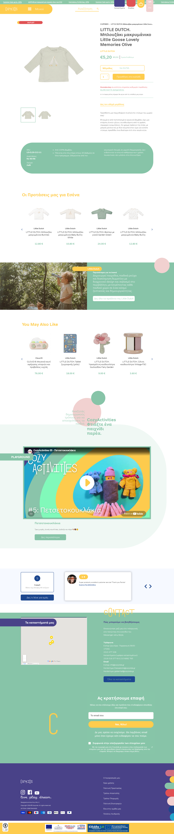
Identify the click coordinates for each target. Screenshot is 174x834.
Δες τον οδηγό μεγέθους (112, 104)
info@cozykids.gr (117, 665)
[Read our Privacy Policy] (152, 747)
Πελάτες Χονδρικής (111, 814)
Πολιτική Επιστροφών (112, 803)
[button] (87, 9)
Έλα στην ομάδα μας (112, 809)
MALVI (37, 802)
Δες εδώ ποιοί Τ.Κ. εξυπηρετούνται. (112, 90)
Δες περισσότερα (50, 537)
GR (149, 1)
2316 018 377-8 (111, 658)
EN (149, 7)
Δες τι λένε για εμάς (37, 597)
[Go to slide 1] (28, 115)
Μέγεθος (108, 68)
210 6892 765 (126, 658)
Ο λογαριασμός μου (111, 778)
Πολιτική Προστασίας (112, 788)
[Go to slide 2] (44, 115)
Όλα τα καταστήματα (119, 679)
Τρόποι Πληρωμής (111, 798)
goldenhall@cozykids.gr (124, 671)
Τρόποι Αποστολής (111, 793)
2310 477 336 (110, 652)
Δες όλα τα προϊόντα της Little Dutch (114, 298)
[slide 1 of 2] (54, 64)
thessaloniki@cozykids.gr (124, 668)
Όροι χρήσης (108, 783)
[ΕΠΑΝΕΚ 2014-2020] (65, 828)
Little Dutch (107, 51)
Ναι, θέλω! (121, 724)
